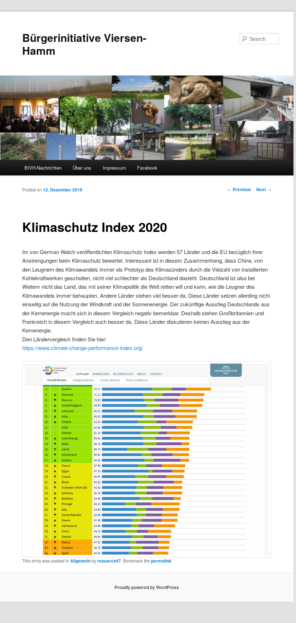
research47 (109, 561)
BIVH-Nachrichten (43, 167)
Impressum (114, 167)
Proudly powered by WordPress (147, 587)
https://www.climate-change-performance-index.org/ (82, 347)
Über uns (82, 167)
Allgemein (80, 561)
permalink (161, 561)
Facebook (147, 167)
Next (263, 189)
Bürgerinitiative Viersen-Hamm (84, 44)
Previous (239, 189)
